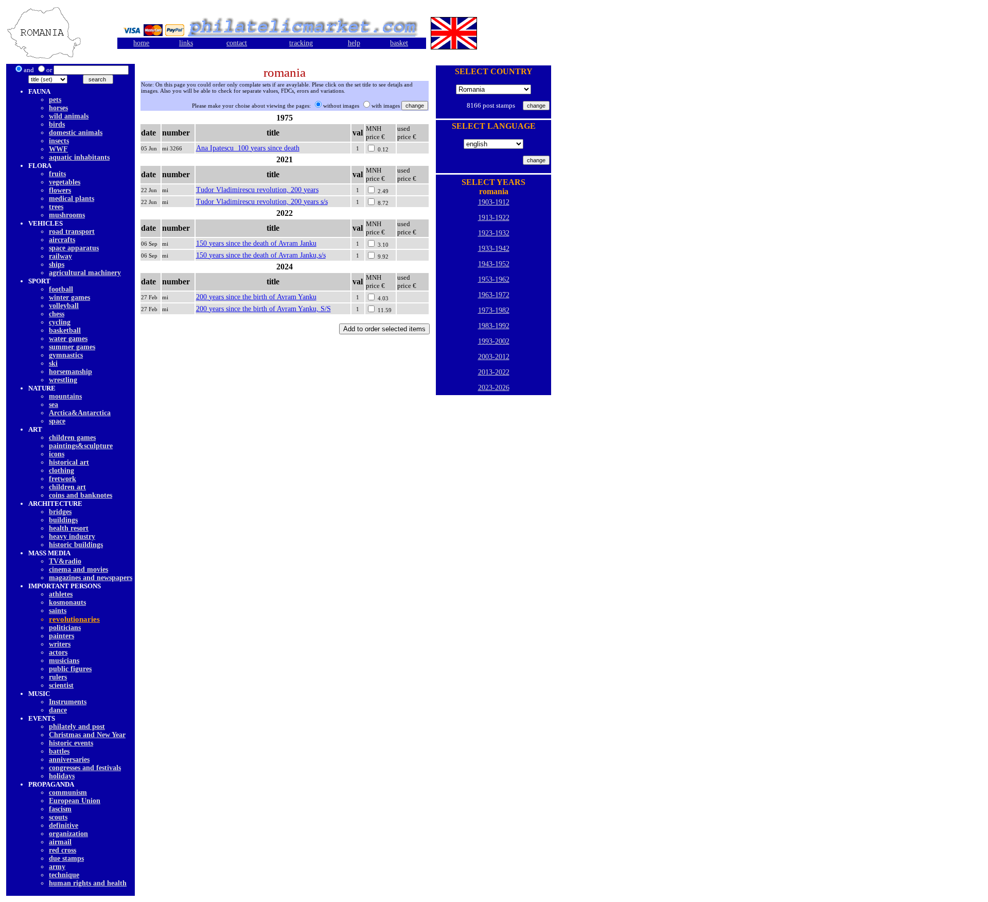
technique (64, 875)
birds (57, 124)
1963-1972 (493, 295)
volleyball (64, 306)
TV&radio (65, 561)
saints (57, 611)
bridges (60, 512)
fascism (60, 809)
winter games (69, 297)
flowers (60, 190)
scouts (58, 817)
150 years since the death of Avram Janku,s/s (261, 255)
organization (68, 834)
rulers (58, 677)
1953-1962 (493, 279)
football (61, 289)
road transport (72, 231)
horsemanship (70, 372)
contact (236, 43)
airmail (60, 842)
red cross (62, 850)
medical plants (71, 198)
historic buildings (76, 545)
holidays (62, 776)
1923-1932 (493, 233)
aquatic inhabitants (79, 157)
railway (60, 256)
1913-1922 (493, 218)
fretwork (62, 479)
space (57, 421)
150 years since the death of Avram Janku (256, 243)
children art (67, 487)
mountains (65, 396)
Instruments (67, 702)
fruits (57, 174)
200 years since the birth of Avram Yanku (256, 297)
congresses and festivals (85, 768)
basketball (65, 330)
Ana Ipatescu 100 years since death (247, 148)
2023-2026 (493, 388)
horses (58, 108)
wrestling (63, 380)
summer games (72, 347)
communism (68, 792)
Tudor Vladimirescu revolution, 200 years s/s (262, 202)
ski (53, 363)
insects (59, 141)
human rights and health (88, 883)
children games (72, 437)
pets (55, 100)
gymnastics (66, 355)
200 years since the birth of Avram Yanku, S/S (263, 309)
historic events (71, 743)
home (141, 43)
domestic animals (75, 133)
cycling (59, 322)
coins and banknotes (80, 495)
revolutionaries (74, 619)
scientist (61, 685)
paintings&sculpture (81, 446)
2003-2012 (493, 357)
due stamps (66, 858)
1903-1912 (493, 202)
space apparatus (74, 248)
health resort (69, 528)
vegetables (64, 182)
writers (59, 644)
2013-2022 (493, 372)
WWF (58, 149)
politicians (65, 628)
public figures (70, 669)
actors (58, 652)
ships (56, 264)
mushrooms (67, 215)
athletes (61, 594)
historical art (69, 462)
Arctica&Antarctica (80, 413)
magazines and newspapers (90, 578)
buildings (63, 520)
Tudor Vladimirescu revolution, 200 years (257, 190)
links (186, 43)
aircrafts (62, 240)
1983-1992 (493, 326)
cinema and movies (78, 569)
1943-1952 (493, 264)
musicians (64, 661)
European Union (74, 801)
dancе (58, 710)
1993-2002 (493, 341)
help (354, 43)
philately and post (77, 726)
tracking (301, 43)
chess (56, 314)
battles (59, 751)
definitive (63, 825)
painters (61, 636)
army (57, 867)
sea (53, 405)
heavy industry (72, 536)
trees (56, 207)
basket (399, 43)
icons (56, 454)
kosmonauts (67, 602)
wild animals (69, 116)
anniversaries (69, 759)
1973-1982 (493, 310)
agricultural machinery (85, 273)
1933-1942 (493, 248)
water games (68, 339)
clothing (61, 470)
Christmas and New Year (87, 735)
